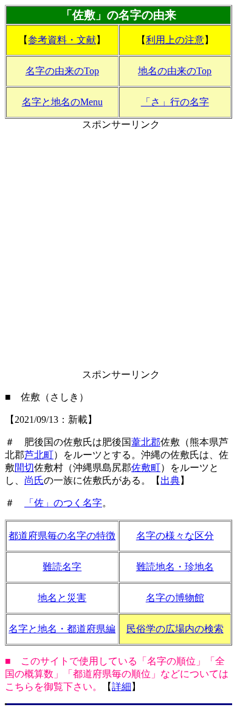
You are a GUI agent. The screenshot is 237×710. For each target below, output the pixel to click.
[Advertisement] (118, 250)
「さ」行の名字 (175, 102)
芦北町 (38, 455)
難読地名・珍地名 (175, 567)
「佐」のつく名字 (63, 503)
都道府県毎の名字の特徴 (62, 536)
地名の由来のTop (174, 71)
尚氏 (34, 480)
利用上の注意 (175, 40)
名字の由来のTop (62, 71)
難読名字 (62, 567)
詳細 (121, 686)
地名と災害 (62, 598)
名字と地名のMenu (62, 102)
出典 (170, 480)
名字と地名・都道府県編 (62, 629)
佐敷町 (145, 467)
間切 (24, 467)
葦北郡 (145, 442)
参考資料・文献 (62, 40)
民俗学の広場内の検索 (175, 629)
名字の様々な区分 (175, 536)
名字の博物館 (175, 598)
